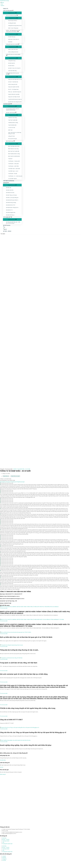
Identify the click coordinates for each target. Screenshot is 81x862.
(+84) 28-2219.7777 (18, 594)
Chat (3, 842)
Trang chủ (2, 469)
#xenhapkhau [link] (3, 481)
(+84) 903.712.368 (7, 603)
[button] (3, 760)
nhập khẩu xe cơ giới (15, 476)
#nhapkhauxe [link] (13, 481)
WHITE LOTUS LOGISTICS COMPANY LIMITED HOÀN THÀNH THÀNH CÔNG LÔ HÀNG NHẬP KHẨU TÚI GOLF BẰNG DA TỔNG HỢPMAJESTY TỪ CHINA (35, 625)
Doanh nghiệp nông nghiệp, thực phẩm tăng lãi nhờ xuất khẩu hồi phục (25, 745)
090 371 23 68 (5, 830)
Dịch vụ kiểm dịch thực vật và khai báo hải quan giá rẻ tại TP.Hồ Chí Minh (26, 637)
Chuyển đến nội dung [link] (4, 0)
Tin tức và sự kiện (8, 469)
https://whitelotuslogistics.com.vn (12, 596)
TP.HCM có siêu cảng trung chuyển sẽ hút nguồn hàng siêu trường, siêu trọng (27, 708)
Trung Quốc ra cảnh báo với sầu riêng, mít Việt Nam (18, 663)
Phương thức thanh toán (7, 843)
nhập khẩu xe (6, 476)
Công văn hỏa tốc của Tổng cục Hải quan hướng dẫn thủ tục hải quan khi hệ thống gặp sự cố (33, 732)
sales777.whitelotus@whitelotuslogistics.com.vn (13, 598)
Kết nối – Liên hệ (5, 839)
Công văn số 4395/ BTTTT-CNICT (11, 720)
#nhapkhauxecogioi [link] (20, 481)
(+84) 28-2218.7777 (9, 594)
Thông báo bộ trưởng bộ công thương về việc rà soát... (19, 650)
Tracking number (5, 840)
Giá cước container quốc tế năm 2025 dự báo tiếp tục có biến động (24, 674)
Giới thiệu (4, 838)
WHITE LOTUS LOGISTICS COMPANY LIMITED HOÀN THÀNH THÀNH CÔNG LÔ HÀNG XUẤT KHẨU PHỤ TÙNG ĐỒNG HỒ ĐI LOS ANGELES (35, 612)
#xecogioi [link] (8, 481)
